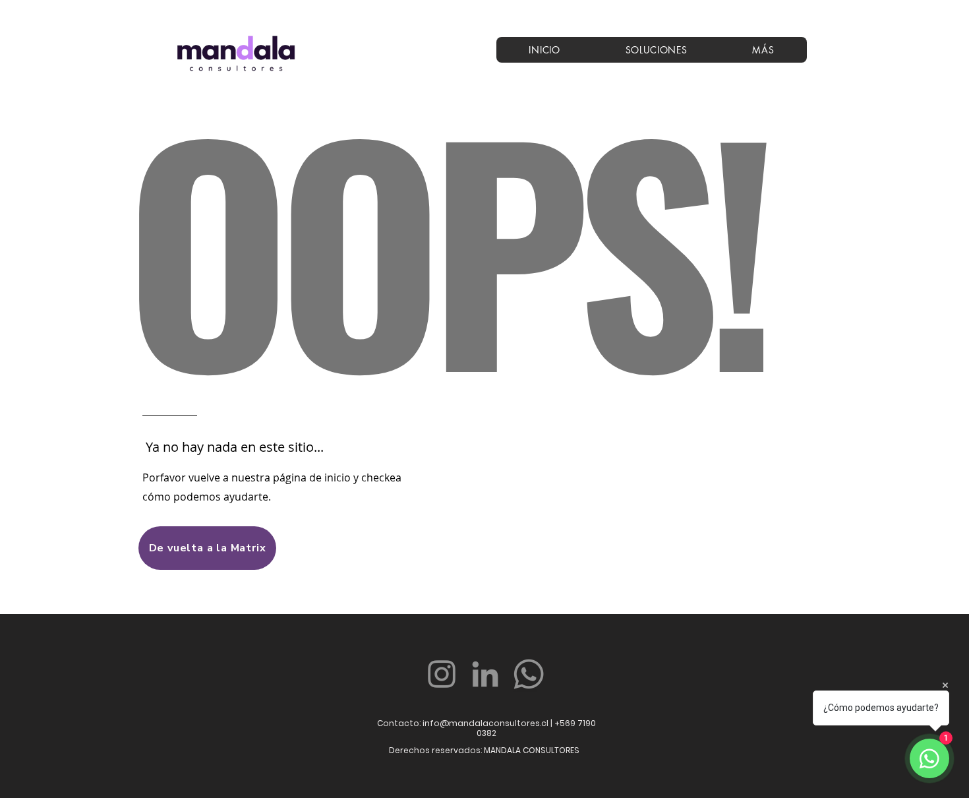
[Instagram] (441, 674)
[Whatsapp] (528, 674)
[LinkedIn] (485, 674)
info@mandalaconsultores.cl (485, 723)
